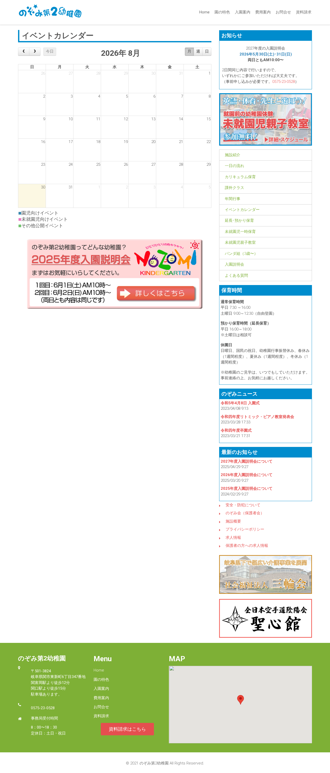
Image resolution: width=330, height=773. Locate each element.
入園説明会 (234, 264)
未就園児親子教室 (240, 242)
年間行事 (232, 198)
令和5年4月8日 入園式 (240, 403)
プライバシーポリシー (245, 529)
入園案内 (242, 12)
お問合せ (283, 12)
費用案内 (263, 12)
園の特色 (222, 12)
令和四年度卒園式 (236, 430)
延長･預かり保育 (239, 220)
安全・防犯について (243, 505)
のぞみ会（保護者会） (245, 513)
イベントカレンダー (242, 209)
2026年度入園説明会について (247, 474)
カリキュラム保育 (240, 177)
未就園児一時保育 (240, 231)
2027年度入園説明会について (247, 461)
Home (204, 12)
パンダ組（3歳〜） (241, 253)
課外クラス (234, 187)
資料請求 (303, 12)
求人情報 (233, 537)
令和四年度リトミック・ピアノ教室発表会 (257, 416)
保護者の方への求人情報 (247, 545)
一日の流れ (234, 165)
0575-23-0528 (283, 81)
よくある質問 (236, 275)
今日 (50, 51)
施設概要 (233, 521)
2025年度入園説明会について (247, 488)
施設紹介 (232, 155)
